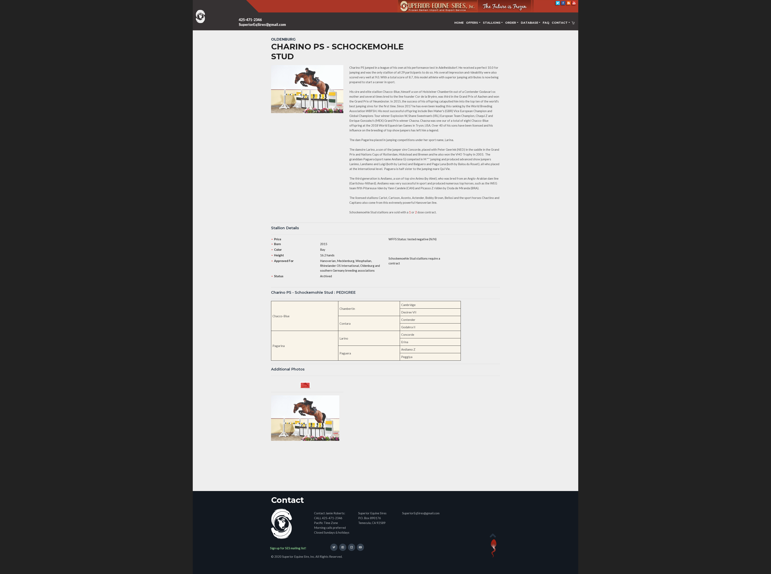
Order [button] (510, 23)
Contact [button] (560, 23)
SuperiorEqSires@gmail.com (262, 24)
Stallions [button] (492, 23)
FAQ (546, 23)
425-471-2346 (250, 19)
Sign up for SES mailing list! (288, 548)
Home (459, 23)
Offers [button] (472, 23)
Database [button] (529, 23)
